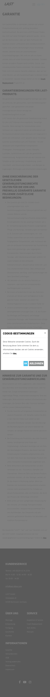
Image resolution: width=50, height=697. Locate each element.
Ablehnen (36, 363)
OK (25, 363)
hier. (15, 353)
